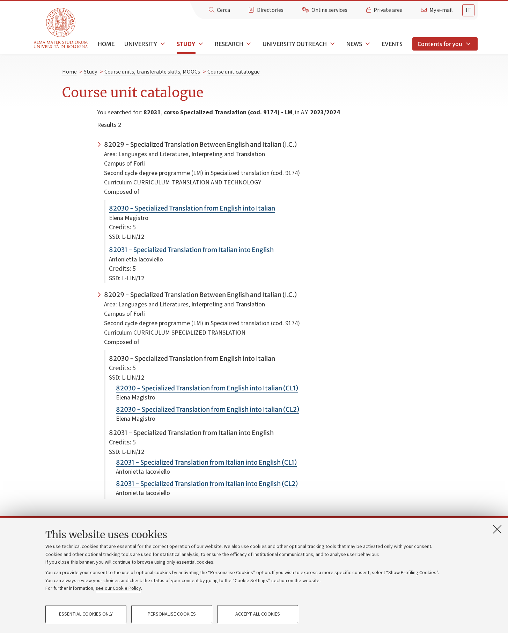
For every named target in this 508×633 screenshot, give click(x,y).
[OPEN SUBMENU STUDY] (200, 44)
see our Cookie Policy (118, 588)
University (140, 43)
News (354, 43)
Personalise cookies (172, 614)
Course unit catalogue (233, 72)
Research (229, 43)
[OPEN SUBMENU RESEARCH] (248, 44)
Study (186, 43)
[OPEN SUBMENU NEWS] (367, 44)
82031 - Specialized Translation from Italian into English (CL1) (206, 462)
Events (392, 43)
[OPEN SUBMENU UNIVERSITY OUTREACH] (332, 44)
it (468, 10)
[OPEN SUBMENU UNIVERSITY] (162, 44)
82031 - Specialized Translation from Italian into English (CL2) (207, 484)
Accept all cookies (257, 614)
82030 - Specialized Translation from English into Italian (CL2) (207, 409)
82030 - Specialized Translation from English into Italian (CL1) (207, 388)
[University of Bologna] (61, 28)
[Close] (497, 529)
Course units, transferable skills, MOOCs (152, 72)
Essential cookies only (86, 614)
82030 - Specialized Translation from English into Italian (192, 208)
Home (106, 43)
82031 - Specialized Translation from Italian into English (191, 250)
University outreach (295, 43)
